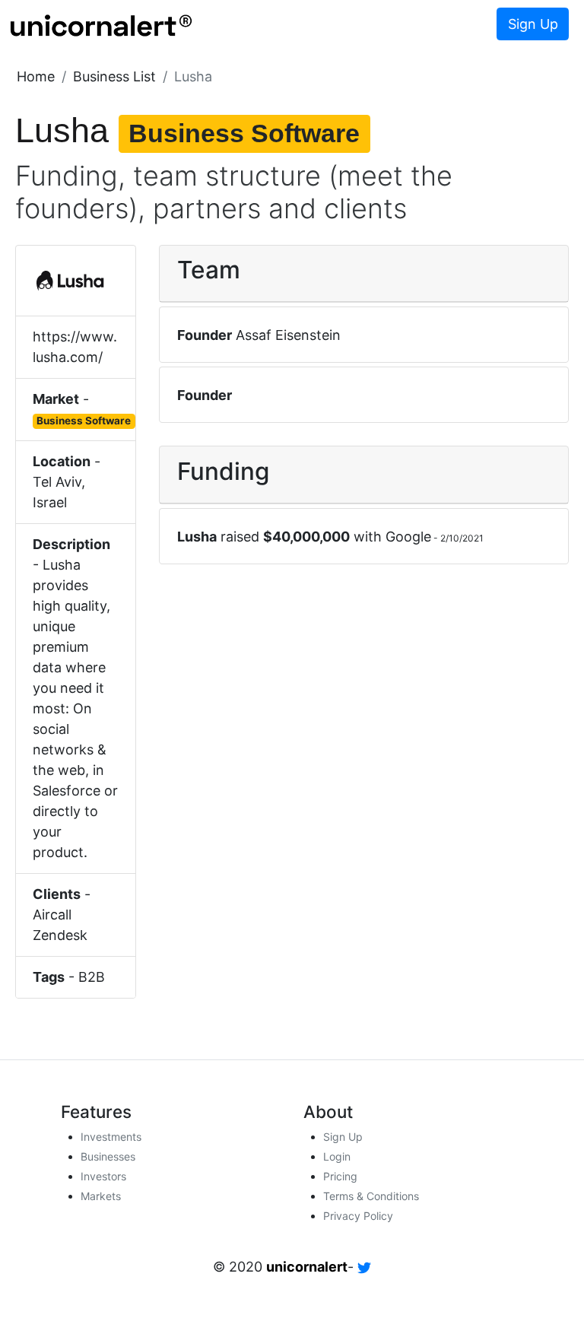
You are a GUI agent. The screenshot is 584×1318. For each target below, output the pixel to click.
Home (36, 76)
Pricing (340, 1176)
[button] (36, 76)
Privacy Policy (358, 1215)
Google (408, 537)
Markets (101, 1195)
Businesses (108, 1156)
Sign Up (533, 24)
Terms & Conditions (371, 1195)
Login (337, 1156)
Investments (111, 1136)
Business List (114, 76)
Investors (103, 1176)
